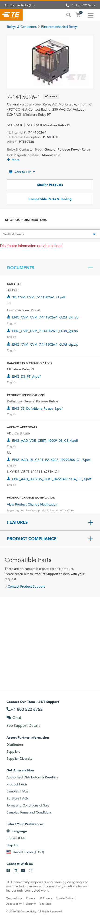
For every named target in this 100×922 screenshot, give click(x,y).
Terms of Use (14, 898)
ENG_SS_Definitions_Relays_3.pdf (37, 408)
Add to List (22, 172)
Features (17, 522)
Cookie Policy (64, 898)
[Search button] (68, 14)
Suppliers (13, 751)
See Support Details (23, 725)
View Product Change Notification (32, 504)
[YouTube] (23, 871)
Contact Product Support (26, 586)
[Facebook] (8, 871)
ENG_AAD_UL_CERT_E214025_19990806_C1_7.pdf (51, 460)
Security (31, 903)
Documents (20, 267)
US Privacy (45, 898)
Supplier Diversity (19, 758)
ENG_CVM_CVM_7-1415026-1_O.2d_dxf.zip (45, 317)
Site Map (45, 903)
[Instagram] (30, 871)
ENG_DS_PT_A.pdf (26, 376)
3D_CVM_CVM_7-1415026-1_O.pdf (38, 297)
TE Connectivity (11, 15)
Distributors (15, 744)
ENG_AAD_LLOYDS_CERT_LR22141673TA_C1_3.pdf (51, 479)
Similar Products (50, 185)
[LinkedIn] (15, 871)
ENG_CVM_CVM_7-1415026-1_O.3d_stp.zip (45, 344)
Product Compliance (32, 538)
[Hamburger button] (90, 14)
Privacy (30, 898)
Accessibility (14, 903)
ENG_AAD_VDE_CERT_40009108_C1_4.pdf (45, 440)
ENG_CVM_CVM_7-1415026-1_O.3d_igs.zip (45, 331)
